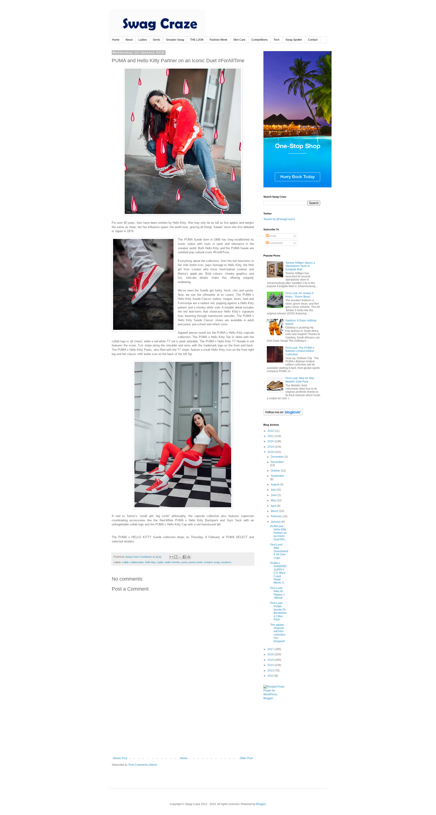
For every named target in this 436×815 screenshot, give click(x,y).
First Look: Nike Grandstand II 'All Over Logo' (279, 551)
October (276, 470)
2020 (271, 441)
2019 (271, 446)
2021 (271, 436)
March (275, 511)
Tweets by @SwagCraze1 (279, 219)
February (276, 516)
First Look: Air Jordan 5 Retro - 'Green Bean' (299, 295)
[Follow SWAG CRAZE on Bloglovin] (283, 414)
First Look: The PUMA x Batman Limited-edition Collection (299, 351)
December (277, 456)
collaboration (137, 562)
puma (184, 562)
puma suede (196, 562)
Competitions (259, 39)
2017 (271, 649)
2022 (271, 430)
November (277, 462)
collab (125, 562)
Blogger (261, 804)
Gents (156, 39)
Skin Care (239, 39)
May (274, 500)
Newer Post (120, 758)
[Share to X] (180, 557)
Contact (312, 39)
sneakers (226, 562)
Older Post (246, 758)
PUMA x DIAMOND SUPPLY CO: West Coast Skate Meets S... (278, 573)
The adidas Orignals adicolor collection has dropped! (277, 633)
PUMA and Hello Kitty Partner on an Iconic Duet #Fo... (278, 533)
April (274, 505)
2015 (271, 659)
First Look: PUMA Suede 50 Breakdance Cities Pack (278, 611)
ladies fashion (172, 562)
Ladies (143, 39)
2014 (271, 665)
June (274, 495)
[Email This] (171, 557)
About (129, 39)
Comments (276, 243)
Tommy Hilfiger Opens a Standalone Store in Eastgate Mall (300, 266)
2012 (271, 675)
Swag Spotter (293, 39)
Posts (272, 236)
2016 (271, 654)
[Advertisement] (183, 722)
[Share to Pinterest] (188, 557)
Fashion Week (218, 39)
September (277, 475)
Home (115, 39)
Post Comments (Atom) (143, 764)
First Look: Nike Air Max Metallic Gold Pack (299, 380)
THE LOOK (197, 39)
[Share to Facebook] (184, 557)
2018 (271, 452)
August (275, 484)
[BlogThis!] (175, 557)
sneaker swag (212, 562)
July (273, 489)
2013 (271, 670)
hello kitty (150, 562)
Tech (277, 39)
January (276, 521)
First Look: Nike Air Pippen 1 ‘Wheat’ (277, 592)
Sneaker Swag (175, 39)
